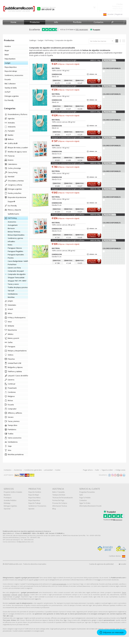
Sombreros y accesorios (37, 506)
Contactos (98, 22)
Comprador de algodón (63, 40)
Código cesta (120, 470)
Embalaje (7, 503)
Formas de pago (58, 500)
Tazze (124, 592)
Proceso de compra (59, 503)
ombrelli (14, 595)
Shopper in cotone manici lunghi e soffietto (68, 137)
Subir (97, 470)
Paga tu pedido (85, 498)
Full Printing (49, 40)
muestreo (7, 495)
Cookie (57, 470)
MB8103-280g (95, 214)
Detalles (108, 60)
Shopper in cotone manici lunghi (64, 60)
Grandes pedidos (10, 500)
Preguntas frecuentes (87, 492)
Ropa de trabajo (34, 503)
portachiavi (6, 595)
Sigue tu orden (107, 470)
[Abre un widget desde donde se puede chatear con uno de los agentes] (111, 632)
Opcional (7, 509)
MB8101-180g (95, 86)
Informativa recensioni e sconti (90, 506)
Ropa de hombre (34, 492)
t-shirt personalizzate (59, 584)
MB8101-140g (95, 60)
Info (56, 22)
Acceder (123, 564)
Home (13, 22)
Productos (35, 22)
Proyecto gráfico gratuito (13, 492)
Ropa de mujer (33, 495)
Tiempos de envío (58, 495)
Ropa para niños (34, 498)
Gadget (40, 40)
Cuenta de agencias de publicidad (101, 564)
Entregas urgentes (10, 506)
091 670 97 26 (47, 9)
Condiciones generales (33, 470)
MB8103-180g (95, 163)
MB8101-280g (95, 112)
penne (20, 595)
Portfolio (77, 22)
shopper (26, 595)
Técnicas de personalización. (62, 498)
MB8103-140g (95, 137)
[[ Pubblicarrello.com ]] (19, 10)
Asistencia (18, 470)
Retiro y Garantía (58, 492)
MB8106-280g (95, 240)
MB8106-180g (95, 189)
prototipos (7, 498)
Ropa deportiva (34, 500)
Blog (54, 509)
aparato (31, 509)
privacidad (48, 470)
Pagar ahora (88, 470)
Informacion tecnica (59, 506)
